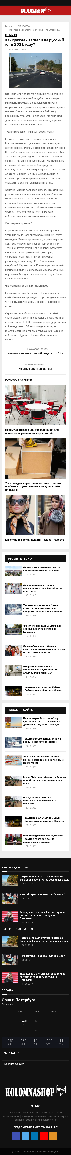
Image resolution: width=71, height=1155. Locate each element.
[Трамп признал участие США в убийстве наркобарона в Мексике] (13, 691)
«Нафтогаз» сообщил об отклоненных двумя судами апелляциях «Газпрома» (40, 669)
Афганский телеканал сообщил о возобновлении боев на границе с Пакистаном (44, 759)
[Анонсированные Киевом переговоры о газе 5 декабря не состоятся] (13, 588)
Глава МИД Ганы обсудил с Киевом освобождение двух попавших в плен (44, 780)
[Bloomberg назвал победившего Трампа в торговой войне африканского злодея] (13, 839)
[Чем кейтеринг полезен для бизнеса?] (10, 898)
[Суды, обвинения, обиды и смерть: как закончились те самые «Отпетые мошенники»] (13, 650)
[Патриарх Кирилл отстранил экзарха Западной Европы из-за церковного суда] (10, 880)
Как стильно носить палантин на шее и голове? (34, 539)
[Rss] (43, 3)
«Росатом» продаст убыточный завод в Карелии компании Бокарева (42, 628)
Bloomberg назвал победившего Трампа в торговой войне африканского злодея (43, 838)
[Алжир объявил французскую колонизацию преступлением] (13, 571)
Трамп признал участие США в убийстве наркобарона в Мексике (43, 688)
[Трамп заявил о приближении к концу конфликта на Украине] (13, 742)
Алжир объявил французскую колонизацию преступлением (41, 569)
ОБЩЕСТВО (11, 35)
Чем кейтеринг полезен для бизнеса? (42, 894)
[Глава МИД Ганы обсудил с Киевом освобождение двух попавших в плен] (13, 781)
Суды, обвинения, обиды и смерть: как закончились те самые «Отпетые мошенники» (44, 649)
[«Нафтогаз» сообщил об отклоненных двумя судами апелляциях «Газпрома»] (13, 670)
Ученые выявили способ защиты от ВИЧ (35, 353)
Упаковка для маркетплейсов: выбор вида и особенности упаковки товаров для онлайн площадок (33, 486)
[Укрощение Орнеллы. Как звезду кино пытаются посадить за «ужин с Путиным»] (10, 916)
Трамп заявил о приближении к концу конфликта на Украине (42, 740)
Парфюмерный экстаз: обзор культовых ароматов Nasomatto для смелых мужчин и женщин (43, 721)
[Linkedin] (36, 3)
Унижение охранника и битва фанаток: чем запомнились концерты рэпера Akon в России (43, 608)
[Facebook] (28, 3)
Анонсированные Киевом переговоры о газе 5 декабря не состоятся (42, 588)
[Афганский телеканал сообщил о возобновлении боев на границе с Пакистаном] (13, 760)
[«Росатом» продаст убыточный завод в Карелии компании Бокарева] (13, 629)
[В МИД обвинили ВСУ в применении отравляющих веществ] (13, 801)
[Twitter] (32, 3)
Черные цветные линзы (35, 368)
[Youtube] (39, 3)
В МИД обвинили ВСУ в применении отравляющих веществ (39, 800)
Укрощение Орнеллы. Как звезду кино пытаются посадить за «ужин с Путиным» (42, 915)
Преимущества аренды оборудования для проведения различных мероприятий (32, 431)
